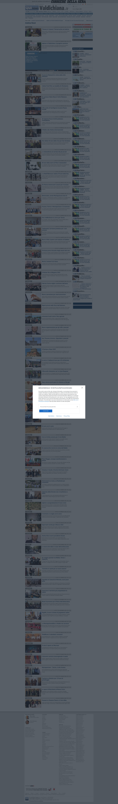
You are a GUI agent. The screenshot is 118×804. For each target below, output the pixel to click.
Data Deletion (51, 416)
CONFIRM (45, 410)
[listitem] (59, 406)
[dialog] (59, 402)
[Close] (82, 388)
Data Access (59, 416)
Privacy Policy (67, 416)
